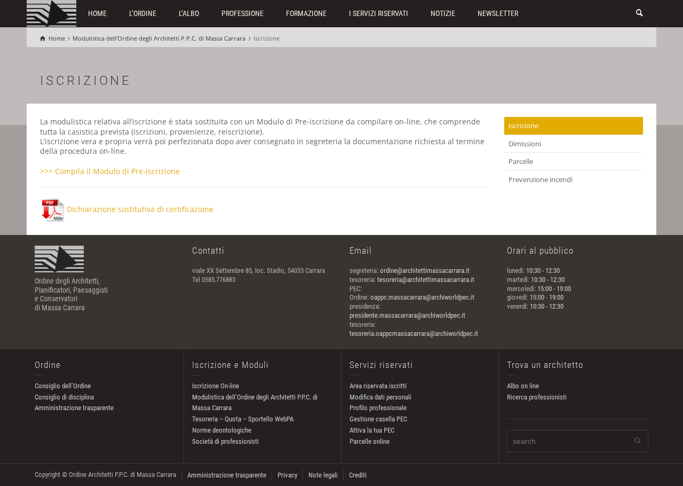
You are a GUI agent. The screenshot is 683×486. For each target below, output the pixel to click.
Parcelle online (370, 441)
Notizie (443, 13)
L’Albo (189, 13)
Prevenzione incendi (541, 179)
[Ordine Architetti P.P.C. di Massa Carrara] (51, 12)
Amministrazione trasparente (74, 408)
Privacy (287, 475)
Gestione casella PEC (378, 419)
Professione (242, 13)
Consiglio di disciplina (64, 397)
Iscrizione (523, 125)
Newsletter (498, 13)
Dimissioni (525, 143)
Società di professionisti (225, 441)
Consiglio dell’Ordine (63, 386)
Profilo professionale (378, 408)
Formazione (306, 13)
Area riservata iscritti (378, 386)
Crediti (358, 475)
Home (97, 13)
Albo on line (523, 386)
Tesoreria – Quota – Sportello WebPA (242, 419)
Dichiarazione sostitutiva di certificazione (140, 209)
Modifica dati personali (380, 397)
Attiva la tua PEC (372, 430)
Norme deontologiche (221, 430)
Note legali (323, 475)
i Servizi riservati (378, 13)
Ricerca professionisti (537, 397)
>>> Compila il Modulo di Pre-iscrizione (110, 171)
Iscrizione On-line (215, 386)
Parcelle (521, 161)
